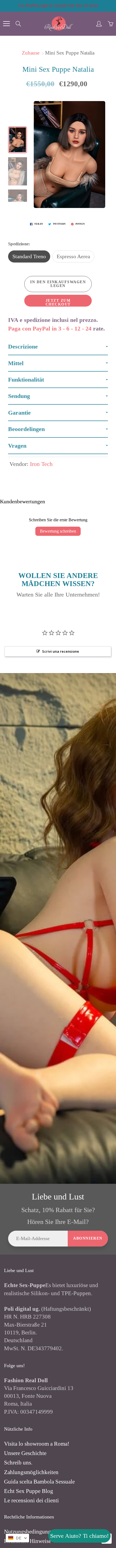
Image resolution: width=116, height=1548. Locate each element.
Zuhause (30, 53)
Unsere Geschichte (25, 1453)
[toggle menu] (6, 24)
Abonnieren (88, 1238)
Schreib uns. (18, 1463)
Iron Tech (41, 464)
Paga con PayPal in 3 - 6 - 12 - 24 (49, 328)
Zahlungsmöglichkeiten (31, 1472)
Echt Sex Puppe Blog (28, 1491)
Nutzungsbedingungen (30, 1532)
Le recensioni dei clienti (31, 1500)
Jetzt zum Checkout (58, 302)
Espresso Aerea (73, 256)
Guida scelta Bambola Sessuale (39, 1482)
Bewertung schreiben (58, 531)
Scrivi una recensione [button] (60, 651)
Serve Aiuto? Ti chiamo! (79, 1535)
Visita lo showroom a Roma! (36, 1444)
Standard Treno (29, 256)
